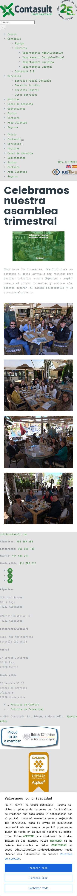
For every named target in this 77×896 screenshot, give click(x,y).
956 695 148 (26, 548)
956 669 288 (24, 541)
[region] (38, 844)
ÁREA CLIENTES (67, 162)
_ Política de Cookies (23, 704)
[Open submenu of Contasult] (22, 140)
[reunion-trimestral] (38, 246)
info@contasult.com (13, 534)
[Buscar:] (17, 22)
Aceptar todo (38, 868)
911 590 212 (27, 563)
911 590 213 (20, 556)
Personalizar (38, 878)
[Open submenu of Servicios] (22, 144)
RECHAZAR (56, 840)
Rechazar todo (38, 888)
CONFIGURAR (58, 845)
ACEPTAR (28, 836)
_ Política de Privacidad (25, 709)
